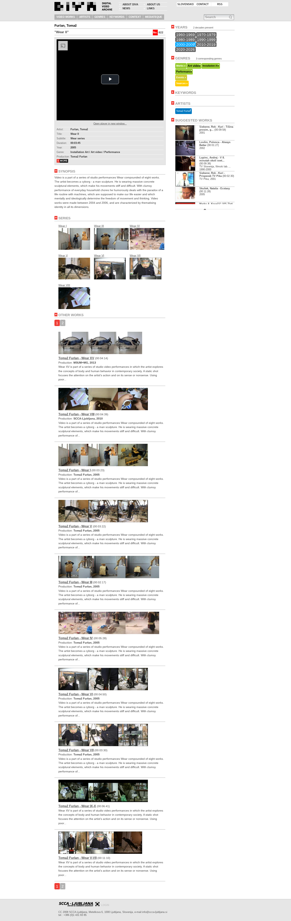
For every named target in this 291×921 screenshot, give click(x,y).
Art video (194, 65)
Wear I (62, 225)
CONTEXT (135, 16)
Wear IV (135, 225)
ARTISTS (84, 16)
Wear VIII (64, 285)
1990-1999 (206, 39)
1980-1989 (185, 39)
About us (153, 4)
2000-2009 (185, 44)
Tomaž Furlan (183, 111)
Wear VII (135, 255)
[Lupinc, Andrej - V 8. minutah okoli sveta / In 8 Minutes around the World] (185, 170)
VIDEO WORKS (65, 16)
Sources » (182, 83)
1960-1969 (185, 34)
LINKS (151, 8)
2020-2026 (185, 49)
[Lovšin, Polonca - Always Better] (185, 154)
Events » (181, 77)
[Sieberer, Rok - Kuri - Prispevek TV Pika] (184, 185)
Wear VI (99, 255)
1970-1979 (206, 34)
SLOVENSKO (185, 4)
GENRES (99, 16)
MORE (64, 160)
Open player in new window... (110, 123)
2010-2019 (206, 44)
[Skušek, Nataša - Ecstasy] (185, 200)
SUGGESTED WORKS (193, 120)
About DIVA (130, 4)
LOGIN (105, 905)
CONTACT (203, 4)
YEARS (181, 27)
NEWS (126, 8)
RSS (220, 4)
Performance (184, 71)
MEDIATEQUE (153, 16)
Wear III (99, 225)
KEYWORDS (117, 16)
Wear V (63, 255)
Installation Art (211, 65)
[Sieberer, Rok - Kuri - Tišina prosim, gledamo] (184, 139)
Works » (180, 65)
